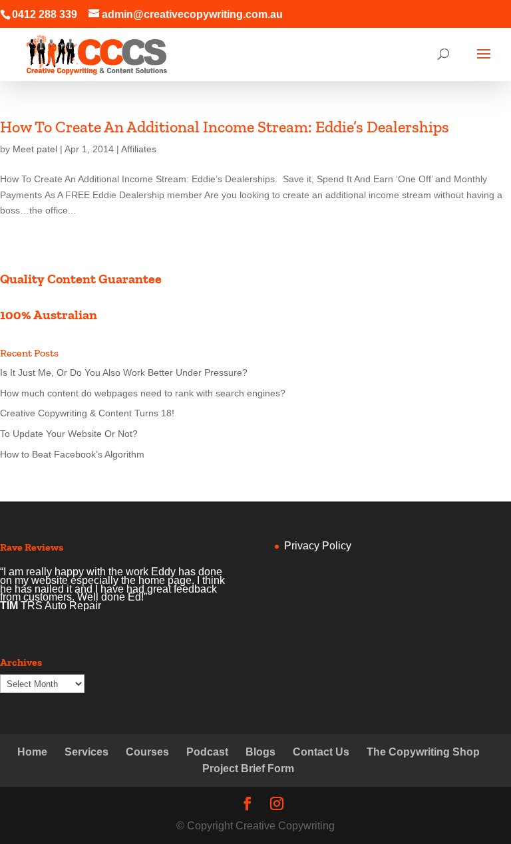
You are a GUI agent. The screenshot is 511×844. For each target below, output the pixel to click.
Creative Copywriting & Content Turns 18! (87, 413)
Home (32, 752)
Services (86, 752)
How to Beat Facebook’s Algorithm (72, 454)
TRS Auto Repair (61, 605)
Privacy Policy (317, 545)
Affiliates (138, 149)
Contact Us (321, 752)
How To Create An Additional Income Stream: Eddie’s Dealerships (224, 126)
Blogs (260, 752)
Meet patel (35, 149)
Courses (147, 752)
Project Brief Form (248, 768)
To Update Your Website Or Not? (69, 433)
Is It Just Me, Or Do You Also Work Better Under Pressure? (124, 372)
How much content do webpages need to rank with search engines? (142, 393)
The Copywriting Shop (423, 752)
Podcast (207, 752)
